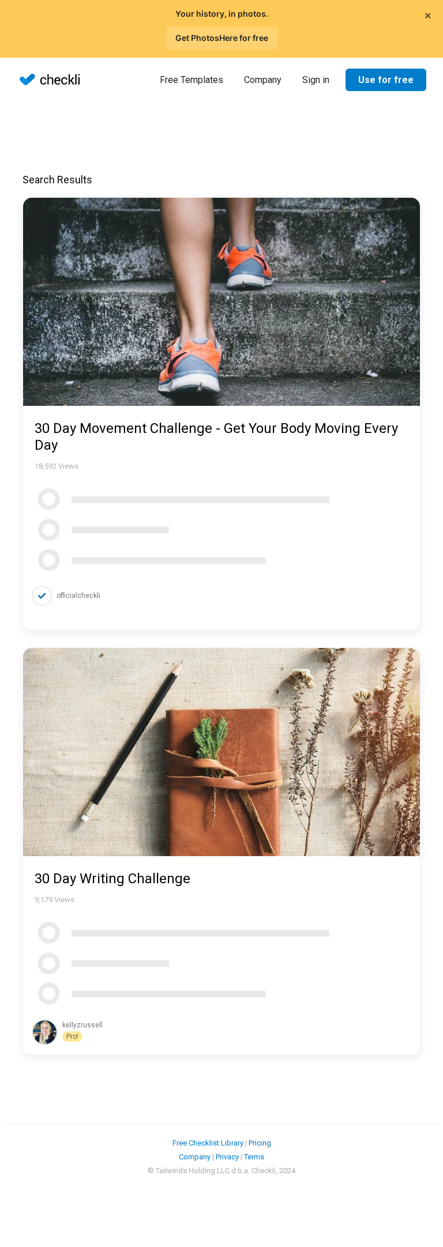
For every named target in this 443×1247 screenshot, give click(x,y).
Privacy (227, 1156)
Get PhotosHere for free (221, 38)
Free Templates (191, 79)
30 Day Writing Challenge (112, 879)
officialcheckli (78, 596)
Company (262, 79)
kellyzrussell (82, 1025)
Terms (254, 1156)
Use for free (386, 79)
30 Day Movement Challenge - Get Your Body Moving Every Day (216, 436)
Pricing (260, 1143)
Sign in (315, 79)
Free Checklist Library (207, 1143)
